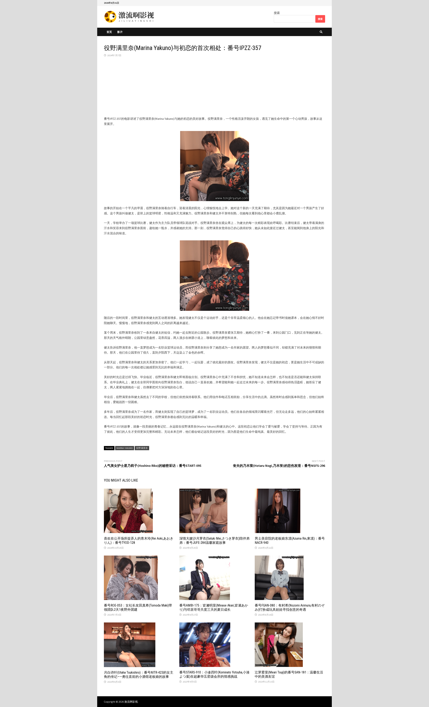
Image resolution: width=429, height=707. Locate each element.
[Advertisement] (214, 86)
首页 (109, 32)
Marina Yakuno (124, 448)
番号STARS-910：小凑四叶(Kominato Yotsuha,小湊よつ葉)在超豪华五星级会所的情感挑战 (214, 674)
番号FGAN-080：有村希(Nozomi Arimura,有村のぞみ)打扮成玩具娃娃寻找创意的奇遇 (290, 607)
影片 (120, 32)
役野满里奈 (142, 448)
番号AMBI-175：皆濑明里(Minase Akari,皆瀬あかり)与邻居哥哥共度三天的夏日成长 (213, 607)
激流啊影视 (131, 701)
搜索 (277, 13)
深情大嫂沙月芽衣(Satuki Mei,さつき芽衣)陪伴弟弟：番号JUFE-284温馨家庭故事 (214, 540)
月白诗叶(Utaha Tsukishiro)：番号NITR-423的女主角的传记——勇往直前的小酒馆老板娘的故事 (138, 674)
